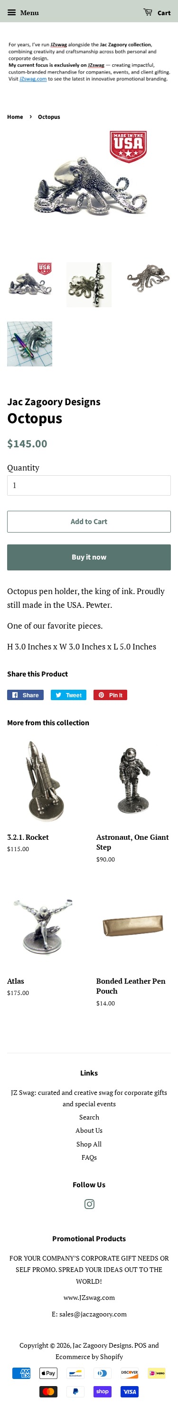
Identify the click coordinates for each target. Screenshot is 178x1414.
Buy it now (89, 557)
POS (140, 1345)
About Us (89, 1130)
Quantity (23, 467)
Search (89, 1116)
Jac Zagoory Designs (102, 1345)
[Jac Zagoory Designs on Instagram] (89, 1205)
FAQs (89, 1157)
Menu (29, 12)
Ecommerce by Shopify (89, 1356)
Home (15, 117)
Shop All (89, 1143)
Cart (163, 13)
